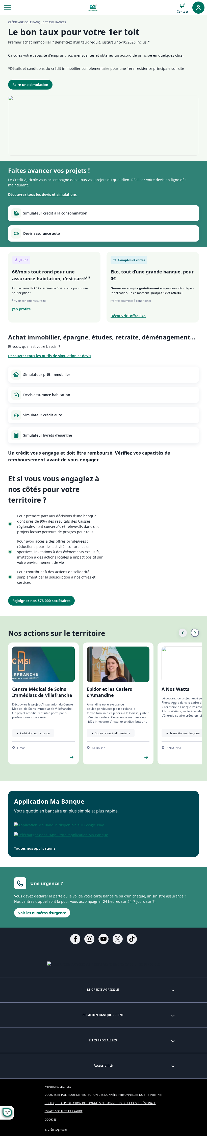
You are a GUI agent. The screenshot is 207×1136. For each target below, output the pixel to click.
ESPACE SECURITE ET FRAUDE (64, 1111)
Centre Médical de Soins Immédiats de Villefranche (42, 692)
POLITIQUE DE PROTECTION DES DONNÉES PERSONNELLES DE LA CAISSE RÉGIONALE (100, 1103)
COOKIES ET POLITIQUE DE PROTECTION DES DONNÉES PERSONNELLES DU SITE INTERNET (104, 1095)
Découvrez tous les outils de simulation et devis (49, 355)
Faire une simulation (30, 84)
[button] (7, 7)
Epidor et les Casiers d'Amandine (109, 692)
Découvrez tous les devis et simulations (42, 194)
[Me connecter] (198, 8)
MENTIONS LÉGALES (58, 1086)
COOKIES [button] (51, 1119)
